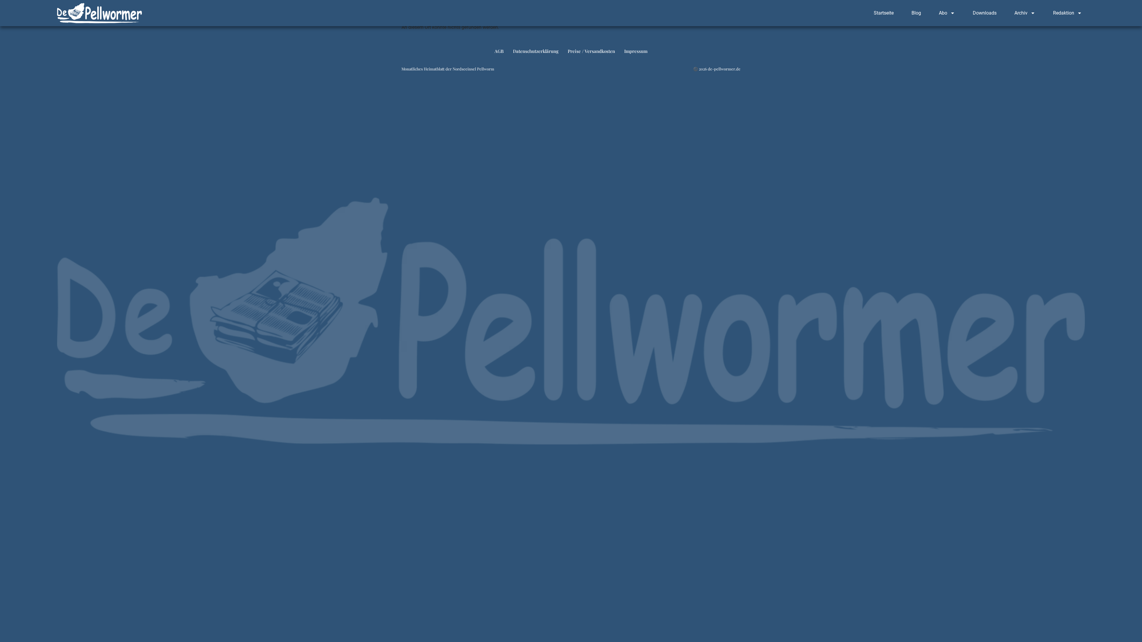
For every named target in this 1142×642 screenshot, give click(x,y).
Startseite (884, 13)
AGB (499, 51)
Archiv (1021, 13)
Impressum (635, 51)
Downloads (985, 13)
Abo (943, 13)
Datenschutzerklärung (536, 51)
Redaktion (1063, 13)
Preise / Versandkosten (591, 51)
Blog (916, 13)
